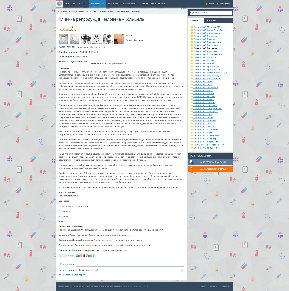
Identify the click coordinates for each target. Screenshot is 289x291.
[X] (84, 256)
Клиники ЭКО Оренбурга (205, 87)
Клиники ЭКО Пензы (203, 90)
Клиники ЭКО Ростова (204, 96)
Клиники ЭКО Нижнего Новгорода (210, 72)
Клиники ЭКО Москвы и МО (207, 27)
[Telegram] (94, 256)
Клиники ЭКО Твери (203, 117)
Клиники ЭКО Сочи (202, 114)
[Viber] (87, 256)
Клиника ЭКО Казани (203, 60)
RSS (182, 271)
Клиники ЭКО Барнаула (205, 36)
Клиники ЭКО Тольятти (204, 120)
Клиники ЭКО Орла (202, 84)
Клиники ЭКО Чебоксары (205, 139)
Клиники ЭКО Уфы (202, 132)
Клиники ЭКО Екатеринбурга (207, 54)
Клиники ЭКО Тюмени (204, 126)
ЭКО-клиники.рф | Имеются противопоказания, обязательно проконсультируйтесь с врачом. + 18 (99, 286)
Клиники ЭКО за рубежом (206, 148)
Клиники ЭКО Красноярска (206, 69)
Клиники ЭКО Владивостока (207, 42)
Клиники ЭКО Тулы (202, 123)
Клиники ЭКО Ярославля (205, 142)
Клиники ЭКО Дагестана (205, 51)
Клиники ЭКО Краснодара (206, 66)
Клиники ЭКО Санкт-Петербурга (209, 30)
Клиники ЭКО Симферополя (207, 108)
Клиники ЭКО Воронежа (205, 48)
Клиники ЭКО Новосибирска (207, 78)
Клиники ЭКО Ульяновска (205, 129)
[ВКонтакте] (77, 256)
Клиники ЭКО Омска (203, 81)
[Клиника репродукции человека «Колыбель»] (63, 39)
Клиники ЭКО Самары (204, 102)
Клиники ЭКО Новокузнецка (207, 75)
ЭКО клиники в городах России (208, 145)
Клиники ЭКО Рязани (203, 99)
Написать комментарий (73, 275)
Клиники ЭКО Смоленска (205, 111)
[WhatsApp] (90, 256)
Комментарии (67, 264)
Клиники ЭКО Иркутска (204, 57)
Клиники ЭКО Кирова (203, 63)
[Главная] (58, 11)
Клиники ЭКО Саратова (205, 105)
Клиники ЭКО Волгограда (205, 45)
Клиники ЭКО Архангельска (207, 33)
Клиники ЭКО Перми (203, 93)
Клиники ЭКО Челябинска (206, 135)
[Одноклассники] (80, 256)
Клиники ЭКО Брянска (204, 39)
